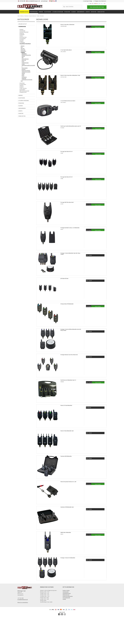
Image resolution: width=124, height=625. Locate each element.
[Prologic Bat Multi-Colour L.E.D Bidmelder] (47, 238)
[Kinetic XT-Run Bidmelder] (47, 416)
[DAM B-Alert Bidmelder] (47, 543)
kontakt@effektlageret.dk (34, 1)
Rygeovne (67, 11)
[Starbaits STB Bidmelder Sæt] (47, 517)
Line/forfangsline (25, 62)
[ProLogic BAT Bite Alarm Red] (47, 212)
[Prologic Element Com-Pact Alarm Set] (47, 365)
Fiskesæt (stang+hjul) (24, 32)
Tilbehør (23, 52)
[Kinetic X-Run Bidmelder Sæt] (47, 441)
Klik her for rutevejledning (23, 602)
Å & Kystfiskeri (23, 38)
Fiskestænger (22, 30)
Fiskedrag (22, 33)
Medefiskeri (22, 83)
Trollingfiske (22, 42)
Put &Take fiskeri (23, 37)
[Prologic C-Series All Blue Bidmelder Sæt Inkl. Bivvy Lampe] (47, 339)
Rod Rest (23, 69)
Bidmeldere (24, 53)
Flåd (22, 57)
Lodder (23, 64)
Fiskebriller (24, 78)
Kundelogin (45, 1)
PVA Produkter (25, 68)
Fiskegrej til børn (23, 92)
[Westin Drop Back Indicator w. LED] (47, 492)
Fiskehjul (21, 29)
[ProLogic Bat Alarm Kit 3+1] (47, 162)
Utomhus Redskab (57, 11)
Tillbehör (22, 85)
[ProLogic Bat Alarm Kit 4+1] (47, 187)
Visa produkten (98, 27)
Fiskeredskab (33, 11)
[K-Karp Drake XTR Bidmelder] (47, 314)
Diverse (23, 56)
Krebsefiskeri (22, 89)
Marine (41, 11)
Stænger (22, 46)
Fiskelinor (22, 87)
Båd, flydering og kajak (24, 91)
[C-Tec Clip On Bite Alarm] (47, 60)
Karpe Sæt (23, 49)
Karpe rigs (24, 60)
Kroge (23, 61)
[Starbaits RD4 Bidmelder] (47, 466)
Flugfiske (21, 41)
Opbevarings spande (26, 71)
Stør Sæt (22, 48)
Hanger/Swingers (25, 59)
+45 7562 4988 (22, 1)
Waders (21, 36)
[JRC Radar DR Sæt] (47, 289)
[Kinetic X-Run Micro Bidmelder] (47, 35)
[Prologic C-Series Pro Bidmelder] (47, 568)
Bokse (23, 75)
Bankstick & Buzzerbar (26, 55)
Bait (22, 81)
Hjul (22, 47)
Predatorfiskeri (23, 84)
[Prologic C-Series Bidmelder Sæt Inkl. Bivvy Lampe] (47, 263)
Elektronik (47, 11)
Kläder (73, 11)
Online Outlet (24, 11)
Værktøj (23, 73)
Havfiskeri (22, 39)
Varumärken (80, 11)
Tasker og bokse (23, 88)
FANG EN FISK (100, 11)
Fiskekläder (22, 34)
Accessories (24, 77)
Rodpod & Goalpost (26, 70)
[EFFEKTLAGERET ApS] (30, 6)
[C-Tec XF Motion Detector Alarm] (47, 111)
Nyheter (93, 11)
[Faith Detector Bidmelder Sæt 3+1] (47, 390)
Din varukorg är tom (97, 7)
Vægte (23, 74)
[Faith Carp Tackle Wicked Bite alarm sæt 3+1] (47, 136)
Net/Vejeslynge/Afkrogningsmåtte (28, 66)
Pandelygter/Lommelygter (27, 79)
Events (88, 11)
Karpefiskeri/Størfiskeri (25, 43)
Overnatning (23, 51)
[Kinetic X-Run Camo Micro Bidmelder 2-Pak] (47, 85)
